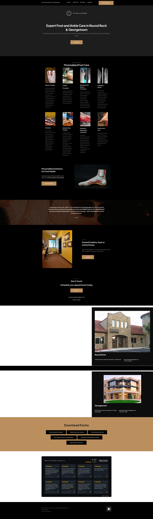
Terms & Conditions (46, 511)
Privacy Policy (45, 509)
